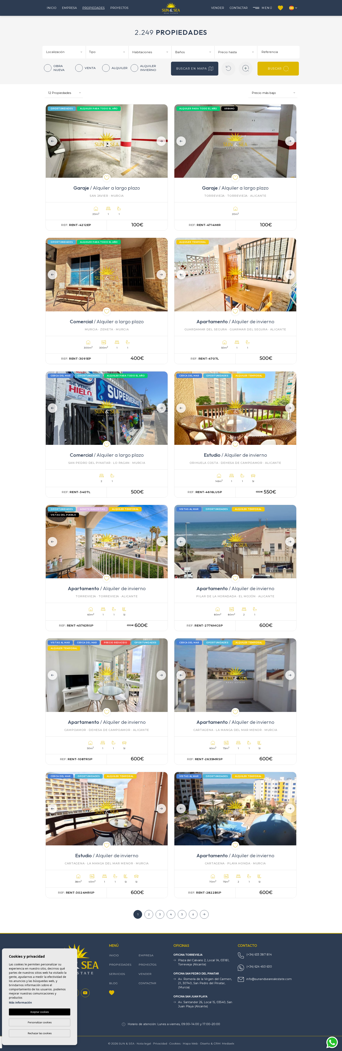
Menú (267, 8)
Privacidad (160, 1043)
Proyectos (119, 8)
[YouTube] (85, 993)
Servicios (117, 974)
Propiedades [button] (93, 8)
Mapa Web (190, 1043)
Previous (51, 141)
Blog (113, 983)
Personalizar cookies (40, 1022)
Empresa (69, 8)
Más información (20, 1002)
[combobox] (65, 52)
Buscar (275, 68)
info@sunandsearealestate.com (269, 979)
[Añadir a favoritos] (107, 178)
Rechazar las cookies (40, 1033)
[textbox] (66, 52)
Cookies (174, 1043)
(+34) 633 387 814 (259, 954)
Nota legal (144, 1043)
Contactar (239, 8)
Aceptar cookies (39, 1012)
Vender (217, 8)
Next (162, 141)
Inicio (51, 8)
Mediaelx (228, 1043)
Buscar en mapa (191, 68)
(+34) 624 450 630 (259, 966)
